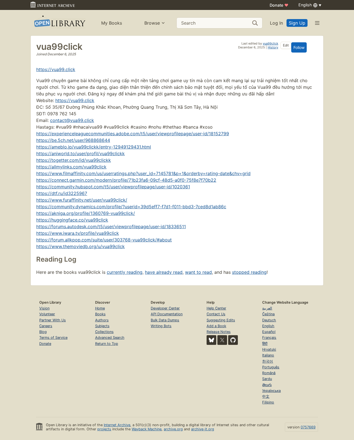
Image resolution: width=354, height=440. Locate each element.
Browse (152, 23)
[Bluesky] (211, 340)
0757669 (308, 427)
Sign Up (297, 23)
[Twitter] (222, 340)
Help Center (216, 308)
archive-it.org (202, 429)
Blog (43, 332)
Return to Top (106, 344)
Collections (104, 332)
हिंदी (264, 344)
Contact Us (216, 314)
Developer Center (165, 308)
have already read (164, 272)
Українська (271, 391)
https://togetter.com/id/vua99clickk (73, 160)
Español (268, 332)
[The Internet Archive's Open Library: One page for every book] (59, 23)
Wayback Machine (147, 429)
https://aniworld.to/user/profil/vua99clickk (80, 153)
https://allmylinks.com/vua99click (71, 167)
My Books (111, 23)
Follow (298, 47)
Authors (102, 320)
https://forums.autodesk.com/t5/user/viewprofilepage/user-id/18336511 (111, 226)
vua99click (270, 43)
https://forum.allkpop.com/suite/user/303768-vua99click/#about (104, 240)
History (273, 47)
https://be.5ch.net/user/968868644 (73, 140)
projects (104, 429)
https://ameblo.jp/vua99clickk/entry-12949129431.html (93, 147)
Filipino (268, 402)
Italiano (268, 355)
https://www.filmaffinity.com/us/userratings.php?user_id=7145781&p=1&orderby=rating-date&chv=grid (143, 173)
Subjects (102, 326)
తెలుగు (267, 385)
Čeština (268, 314)
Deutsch (269, 320)
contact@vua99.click (72, 120)
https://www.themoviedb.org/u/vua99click (80, 246)
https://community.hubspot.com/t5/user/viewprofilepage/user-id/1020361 (113, 186)
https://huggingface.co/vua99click (72, 220)
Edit (286, 45)
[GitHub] (233, 340)
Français (269, 337)
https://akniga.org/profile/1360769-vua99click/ (85, 213)
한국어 (267, 361)
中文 (265, 396)
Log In (276, 23)
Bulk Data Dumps (165, 320)
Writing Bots (161, 326)
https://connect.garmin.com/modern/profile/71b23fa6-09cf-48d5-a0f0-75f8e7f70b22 (126, 180)
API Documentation (167, 314)
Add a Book (216, 326)
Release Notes (219, 332)
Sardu (267, 379)
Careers (45, 326)
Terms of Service (53, 337)
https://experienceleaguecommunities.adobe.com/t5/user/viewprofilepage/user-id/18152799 (132, 133)
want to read (198, 272)
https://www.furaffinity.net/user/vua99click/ (81, 200)
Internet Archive (117, 425)
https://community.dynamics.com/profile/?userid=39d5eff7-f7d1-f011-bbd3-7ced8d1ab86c (131, 206)
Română (268, 373)
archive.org (173, 429)
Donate (279, 5)
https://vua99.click (55, 69)
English (268, 326)
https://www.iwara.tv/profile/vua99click (77, 233)
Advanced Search (109, 337)
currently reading (124, 272)
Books (100, 314)
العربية (267, 308)
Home (100, 308)
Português (270, 367)
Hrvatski (269, 349)
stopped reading (249, 272)
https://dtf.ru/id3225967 (61, 193)
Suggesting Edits (221, 320)
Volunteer (47, 314)
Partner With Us (52, 320)
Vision (44, 308)
